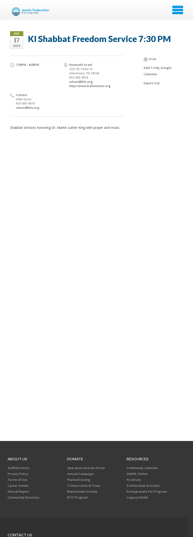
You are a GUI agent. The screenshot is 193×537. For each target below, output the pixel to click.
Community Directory (23, 497)
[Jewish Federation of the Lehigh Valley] (31, 11)
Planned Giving (78, 480)
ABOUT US (17, 459)
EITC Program (77, 497)
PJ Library (134, 480)
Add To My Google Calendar (158, 71)
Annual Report (18, 491)
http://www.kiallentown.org (90, 86)
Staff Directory (18, 468)
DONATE (75, 459)
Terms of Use (17, 480)
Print (152, 59)
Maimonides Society (82, 491)
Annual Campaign (80, 474)
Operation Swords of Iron (86, 468)
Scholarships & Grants (143, 485)
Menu (177, 10)
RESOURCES (138, 459)
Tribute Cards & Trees (83, 485)
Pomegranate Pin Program (147, 491)
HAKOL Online (137, 474)
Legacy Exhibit (137, 497)
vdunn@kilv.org (81, 82)
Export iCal (152, 83)
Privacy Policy (18, 474)
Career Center (18, 485)
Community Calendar (142, 468)
